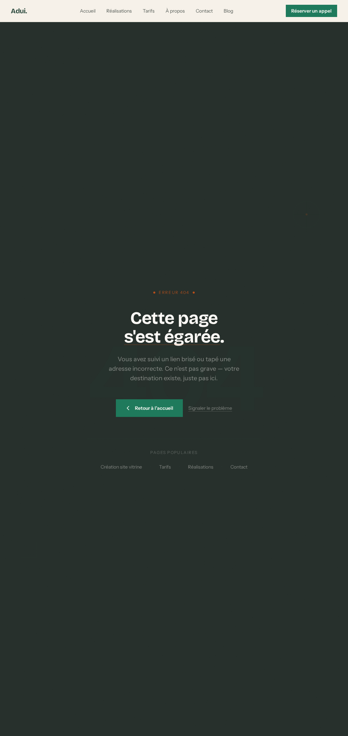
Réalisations (119, 11)
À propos (175, 11)
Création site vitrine (121, 467)
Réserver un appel (311, 11)
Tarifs (149, 11)
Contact (204, 11)
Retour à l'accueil (154, 408)
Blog (228, 11)
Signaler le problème (210, 408)
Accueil (87, 11)
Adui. (19, 11)
